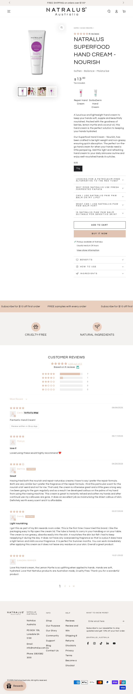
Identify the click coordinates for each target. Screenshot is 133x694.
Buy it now (100, 234)
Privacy (70, 650)
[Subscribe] (124, 621)
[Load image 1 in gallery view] (22, 91)
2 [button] (65, 586)
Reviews (70, 620)
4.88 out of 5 (75, 364)
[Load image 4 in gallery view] (51, 91)
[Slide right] (123, 3)
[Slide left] (9, 3)
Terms (69, 655)
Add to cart (99, 225)
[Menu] (9, 11)
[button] (109, 11)
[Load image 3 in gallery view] (41, 91)
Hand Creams (86, 28)
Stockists (71, 645)
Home (76, 28)
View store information (88, 250)
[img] (17, 408)
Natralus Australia (22, 680)
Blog (48, 645)
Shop (49, 620)
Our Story (51, 630)
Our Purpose (53, 626)
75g (78, 168)
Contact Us (52, 650)
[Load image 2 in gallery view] (32, 91)
